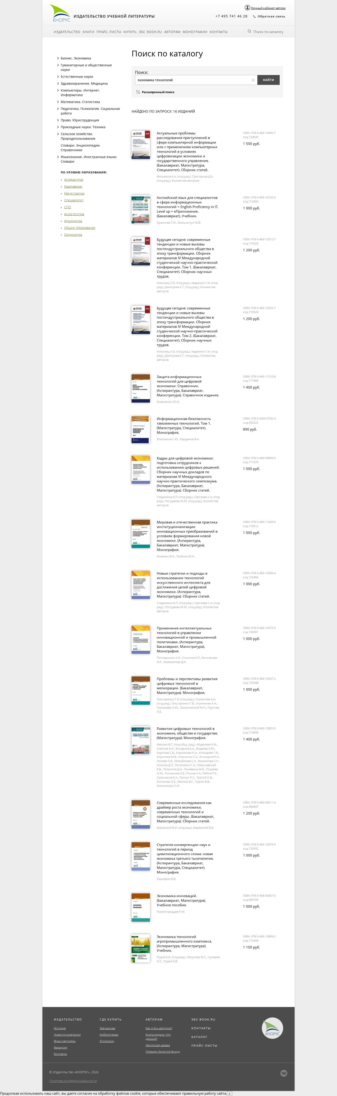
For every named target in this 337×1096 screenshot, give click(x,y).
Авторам (172, 32)
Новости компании (67, 1034)
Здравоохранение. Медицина (84, 83)
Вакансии (60, 1047)
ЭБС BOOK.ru (150, 32)
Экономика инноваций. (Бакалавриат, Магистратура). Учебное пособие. (181, 900)
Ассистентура (74, 214)
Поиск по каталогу (268, 31)
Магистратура (74, 193)
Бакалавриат (73, 186)
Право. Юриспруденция (80, 120)
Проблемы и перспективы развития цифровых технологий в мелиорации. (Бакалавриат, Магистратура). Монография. (187, 685)
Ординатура (73, 234)
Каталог (199, 1037)
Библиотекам (109, 1034)
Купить (130, 32)
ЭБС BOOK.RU (203, 1019)
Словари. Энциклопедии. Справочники (80, 147)
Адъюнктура (73, 221)
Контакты (219, 32)
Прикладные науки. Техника (83, 127)
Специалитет (73, 200)
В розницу (107, 1041)
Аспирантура (73, 179)
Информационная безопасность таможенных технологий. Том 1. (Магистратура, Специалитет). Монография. (184, 425)
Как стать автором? (159, 1028)
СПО (67, 207)
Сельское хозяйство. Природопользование (78, 136)
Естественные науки (77, 76)
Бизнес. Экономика (76, 58)
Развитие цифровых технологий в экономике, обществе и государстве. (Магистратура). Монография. (187, 733)
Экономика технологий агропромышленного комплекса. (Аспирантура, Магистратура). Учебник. (184, 943)
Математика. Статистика (80, 102)
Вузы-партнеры (64, 1041)
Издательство (67, 32)
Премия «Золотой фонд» (163, 1051)
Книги (88, 32)
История (60, 1028)
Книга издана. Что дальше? (158, 1036)
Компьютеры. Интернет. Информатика (80, 92)
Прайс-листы (109, 32)
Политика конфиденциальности (73, 1081)
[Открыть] (58, 58)
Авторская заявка (158, 1045)
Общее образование (79, 227)
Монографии (195, 32)
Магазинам (107, 1028)
